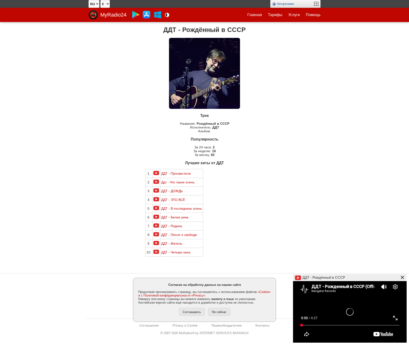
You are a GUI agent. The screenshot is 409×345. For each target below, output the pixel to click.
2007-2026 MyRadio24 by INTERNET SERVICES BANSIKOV (204, 333)
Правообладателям (226, 325)
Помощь (313, 15)
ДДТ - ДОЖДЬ (172, 191)
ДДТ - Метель (171, 243)
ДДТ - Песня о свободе (179, 235)
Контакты (262, 325)
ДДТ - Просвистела (176, 173)
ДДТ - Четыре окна (175, 252)
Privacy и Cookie (185, 325)
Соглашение (149, 325)
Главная (254, 15)
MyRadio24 (113, 15)
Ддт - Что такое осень (178, 182)
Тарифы (275, 15)
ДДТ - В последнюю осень (181, 208)
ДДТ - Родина (171, 226)
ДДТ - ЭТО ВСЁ (173, 200)
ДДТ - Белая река (174, 217)
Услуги (294, 15)
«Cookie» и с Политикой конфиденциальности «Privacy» (204, 293)
